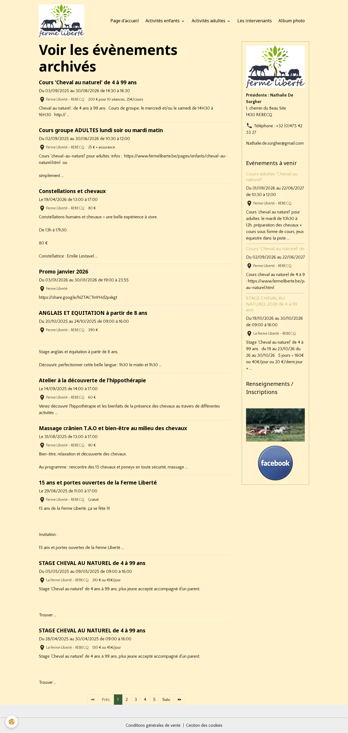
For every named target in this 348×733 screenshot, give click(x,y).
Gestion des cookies (204, 725)
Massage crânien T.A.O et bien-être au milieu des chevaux (113, 428)
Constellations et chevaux (72, 191)
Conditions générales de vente (153, 725)
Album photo (291, 21)
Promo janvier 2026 (63, 271)
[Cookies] (11, 722)
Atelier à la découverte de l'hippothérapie (92, 380)
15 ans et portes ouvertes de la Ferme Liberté (98, 482)
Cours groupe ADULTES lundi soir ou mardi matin (101, 130)
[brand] (62, 20)
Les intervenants (254, 21)
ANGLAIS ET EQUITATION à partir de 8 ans (93, 312)
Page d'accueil (124, 21)
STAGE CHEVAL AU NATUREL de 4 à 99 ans (92, 563)
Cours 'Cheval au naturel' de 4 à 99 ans (88, 82)
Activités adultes (209, 21)
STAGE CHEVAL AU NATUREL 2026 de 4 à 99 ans (271, 304)
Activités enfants (163, 21)
